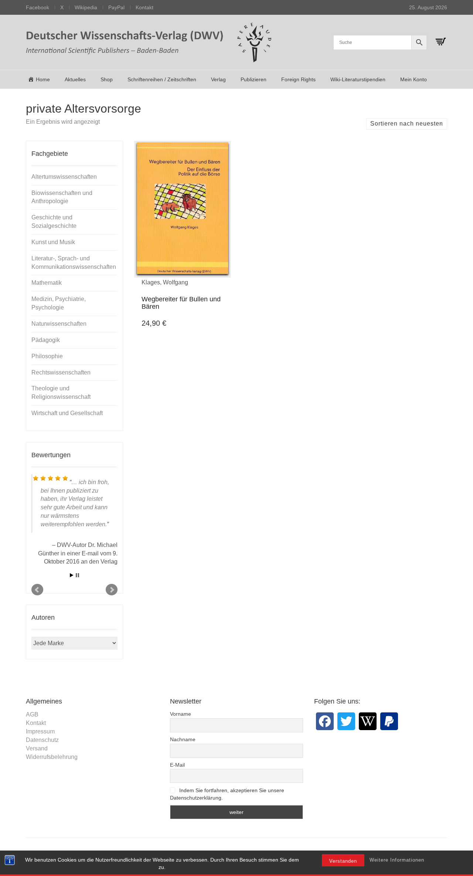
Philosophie (47, 356)
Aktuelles (75, 79)
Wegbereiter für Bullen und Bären (181, 302)
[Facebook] (325, 721)
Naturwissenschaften (58, 324)
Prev (37, 590)
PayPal (116, 7)
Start (72, 575)
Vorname (180, 714)
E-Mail (177, 765)
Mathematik (46, 283)
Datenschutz (42, 740)
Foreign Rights (298, 79)
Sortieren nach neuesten (406, 123)
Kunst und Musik (53, 242)
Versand (37, 748)
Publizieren (253, 79)
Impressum (40, 731)
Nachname (182, 739)
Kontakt (144, 7)
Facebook (37, 7)
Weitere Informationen (397, 860)
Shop (107, 79)
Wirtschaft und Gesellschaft (67, 413)
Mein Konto (413, 79)
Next (112, 590)
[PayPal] (389, 721)
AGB (32, 714)
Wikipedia (86, 7)
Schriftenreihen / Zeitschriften (161, 79)
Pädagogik (45, 340)
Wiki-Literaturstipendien (357, 79)
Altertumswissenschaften (64, 177)
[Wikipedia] (368, 721)
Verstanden (343, 861)
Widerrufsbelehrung (52, 757)
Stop (77, 575)
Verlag (218, 79)
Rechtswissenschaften (61, 372)
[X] (346, 721)
